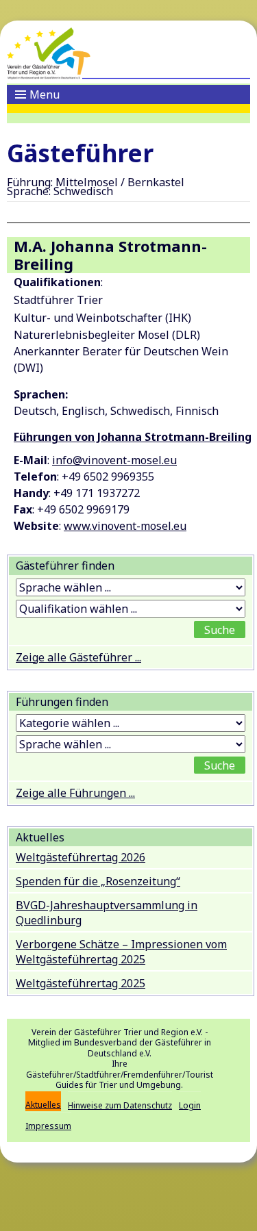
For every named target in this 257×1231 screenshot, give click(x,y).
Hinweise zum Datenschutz (120, 1105)
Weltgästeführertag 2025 (80, 983)
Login (190, 1105)
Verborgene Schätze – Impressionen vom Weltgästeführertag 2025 (121, 952)
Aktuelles (43, 1105)
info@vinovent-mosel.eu (114, 460)
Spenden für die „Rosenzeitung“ (98, 881)
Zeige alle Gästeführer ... (78, 657)
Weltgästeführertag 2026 (80, 857)
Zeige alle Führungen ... (75, 792)
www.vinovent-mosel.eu (125, 525)
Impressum (48, 1126)
